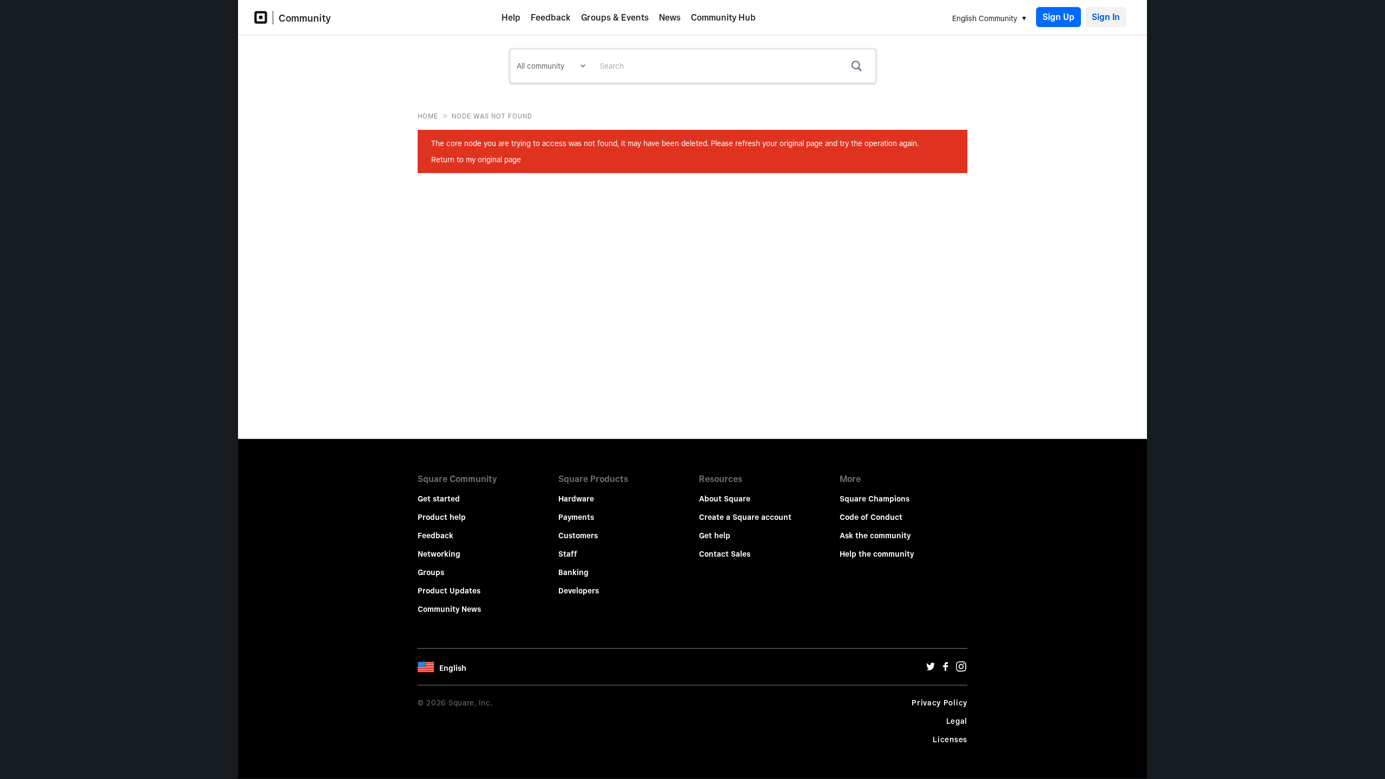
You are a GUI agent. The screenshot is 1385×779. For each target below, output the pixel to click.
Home (428, 116)
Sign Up (1058, 17)
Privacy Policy (939, 702)
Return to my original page (476, 159)
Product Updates (449, 590)
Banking (573, 572)
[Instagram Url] (960, 669)
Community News (449, 609)
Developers (578, 590)
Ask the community (875, 535)
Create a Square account (745, 517)
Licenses (950, 739)
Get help (714, 535)
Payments (576, 517)
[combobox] (733, 66)
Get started (439, 498)
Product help (442, 517)
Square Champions (874, 498)
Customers (578, 535)
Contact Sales (724, 554)
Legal (957, 721)
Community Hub (723, 17)
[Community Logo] (263, 17)
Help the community (877, 554)
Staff (567, 554)
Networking (439, 554)
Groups (431, 572)
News (670, 17)
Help (511, 17)
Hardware (576, 498)
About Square (724, 498)
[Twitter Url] (930, 669)
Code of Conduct (871, 517)
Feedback (551, 17)
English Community (984, 18)
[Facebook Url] (945, 669)
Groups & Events (615, 17)
